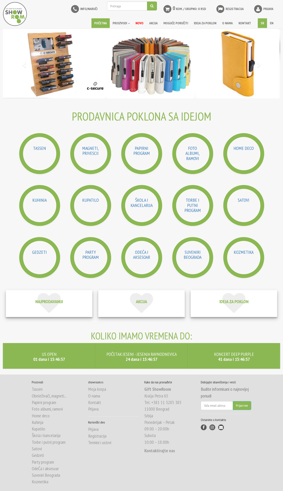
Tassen (37, 389)
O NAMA (227, 23)
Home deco (41, 416)
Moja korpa (97, 389)
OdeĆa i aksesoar (45, 469)
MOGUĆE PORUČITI (175, 23)
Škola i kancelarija (46, 435)
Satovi (37, 449)
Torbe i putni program (48, 442)
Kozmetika (40, 482)
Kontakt (94, 402)
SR (262, 23)
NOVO (139, 23)
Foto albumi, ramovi (47, 409)
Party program (43, 462)
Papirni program (44, 402)
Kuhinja (37, 422)
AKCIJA (153, 23)
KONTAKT (245, 23)
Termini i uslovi (99, 442)
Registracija (234, 9)
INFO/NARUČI (88, 9)
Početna (100, 23)
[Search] (152, 6)
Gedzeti (38, 455)
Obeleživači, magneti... (49, 396)
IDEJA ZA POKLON (205, 23)
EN (271, 23)
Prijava (268, 9)
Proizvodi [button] (120, 23)
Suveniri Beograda (46, 475)
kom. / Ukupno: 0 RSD (189, 8)
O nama (94, 396)
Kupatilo (38, 429)
